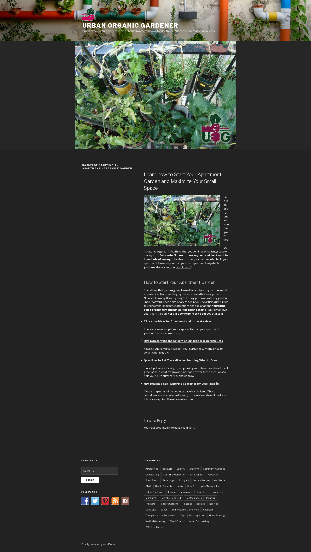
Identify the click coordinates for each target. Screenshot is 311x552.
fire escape (189, 294)
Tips (182, 515)
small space (183, 267)
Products (150, 503)
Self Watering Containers (185, 509)
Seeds (164, 509)
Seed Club (150, 509)
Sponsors (208, 509)
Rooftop (213, 503)
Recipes (200, 503)
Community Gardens (214, 468)
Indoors (172, 492)
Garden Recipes (201, 480)
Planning (210, 498)
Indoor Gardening (154, 492)
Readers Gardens (169, 503)
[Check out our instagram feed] (125, 501)
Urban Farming (217, 515)
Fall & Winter (196, 474)
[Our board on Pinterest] (105, 501)
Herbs (180, 486)
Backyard (167, 468)
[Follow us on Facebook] (85, 501)
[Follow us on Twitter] (95, 501)
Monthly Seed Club (171, 498)
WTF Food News (154, 527)
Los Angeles (216, 492)
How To (191, 486)
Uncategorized (197, 515)
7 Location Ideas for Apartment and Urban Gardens (178, 321)
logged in (165, 427)
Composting (152, 474)
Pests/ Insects (194, 498)
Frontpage (168, 480)
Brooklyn (194, 468)
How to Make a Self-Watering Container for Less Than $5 (181, 383)
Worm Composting (199, 521)
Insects (201, 492)
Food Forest (152, 480)
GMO (148, 486)
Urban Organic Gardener (130, 25)
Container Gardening (174, 474)
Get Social (219, 480)
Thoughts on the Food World (160, 515)
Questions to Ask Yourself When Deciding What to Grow (181, 360)
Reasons (187, 503)
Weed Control (176, 521)
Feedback (212, 474)
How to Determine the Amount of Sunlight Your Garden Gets (183, 340)
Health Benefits (163, 486)
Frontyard (184, 480)
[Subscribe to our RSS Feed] (115, 501)
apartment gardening (169, 391)
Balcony (181, 468)
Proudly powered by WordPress (98, 544)
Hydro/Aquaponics (209, 486)
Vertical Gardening (155, 521)
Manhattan (151, 498)
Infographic (187, 492)
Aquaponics (151, 468)
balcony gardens (211, 294)
